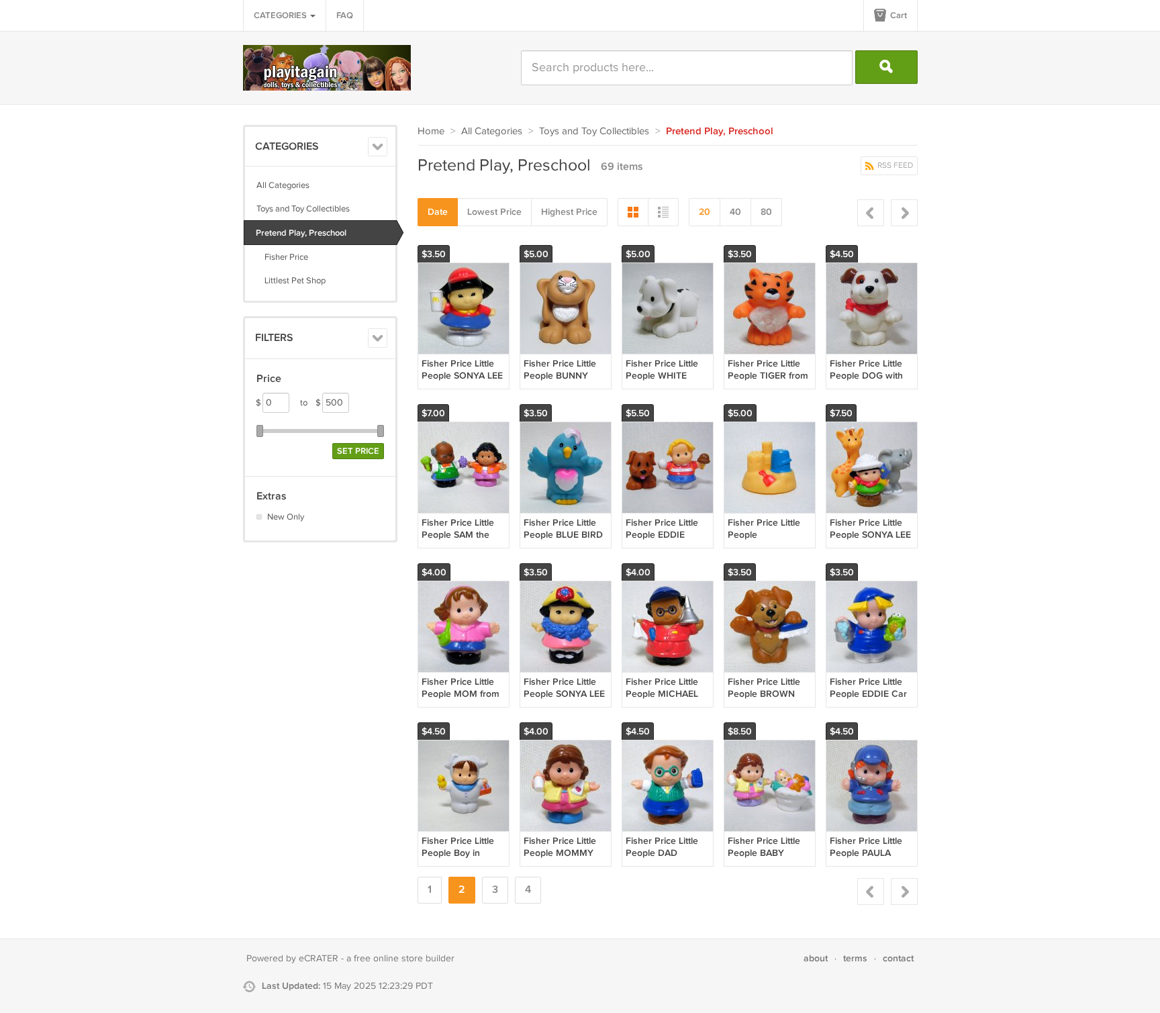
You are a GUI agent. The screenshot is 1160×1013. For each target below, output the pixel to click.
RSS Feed (894, 165)
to (310, 402)
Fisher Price (282, 257)
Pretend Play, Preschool (301, 233)
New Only (285, 517)
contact (898, 958)
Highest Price (569, 212)
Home (431, 131)
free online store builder (404, 958)
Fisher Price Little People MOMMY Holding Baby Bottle (565, 853)
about (816, 958)
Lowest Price (494, 212)
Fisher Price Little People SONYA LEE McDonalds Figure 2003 (462, 382)
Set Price (358, 451)
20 (704, 212)
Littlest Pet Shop (291, 280)
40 (735, 212)
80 (766, 212)
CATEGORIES (281, 15)
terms (855, 958)
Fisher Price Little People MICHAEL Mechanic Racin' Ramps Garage (662, 700)
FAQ (344, 15)
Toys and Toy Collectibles (303, 208)
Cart (897, 15)
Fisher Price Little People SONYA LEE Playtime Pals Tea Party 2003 (564, 700)
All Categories (282, 185)
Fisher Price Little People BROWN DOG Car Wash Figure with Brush (765, 700)
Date (438, 212)
